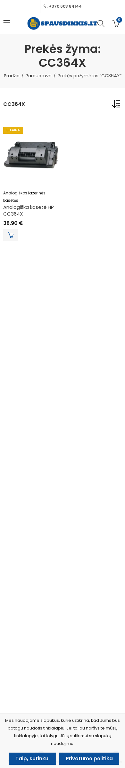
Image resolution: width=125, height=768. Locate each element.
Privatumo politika (89, 758)
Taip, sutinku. (32, 758)
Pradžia (12, 76)
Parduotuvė (39, 76)
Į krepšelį (10, 235)
